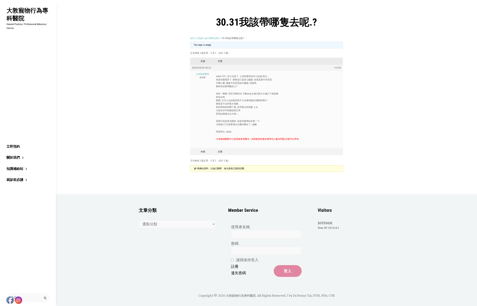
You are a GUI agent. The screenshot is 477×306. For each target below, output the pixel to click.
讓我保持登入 (247, 260)
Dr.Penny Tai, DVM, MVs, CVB (314, 295)
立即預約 (13, 146)
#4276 (337, 67)
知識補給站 (15, 168)
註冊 (234, 266)
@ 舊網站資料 (212, 38)
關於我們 (13, 157)
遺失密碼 (238, 273)
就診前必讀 (15, 179)
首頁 (192, 38)
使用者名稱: (240, 227)
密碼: (235, 243)
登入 (288, 271)
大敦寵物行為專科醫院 (27, 14)
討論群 (200, 38)
